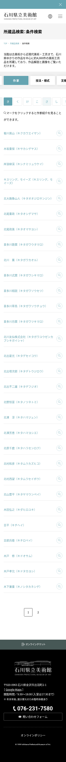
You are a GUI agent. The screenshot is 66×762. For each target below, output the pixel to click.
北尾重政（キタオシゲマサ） (21, 214)
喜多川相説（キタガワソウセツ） (24, 291)
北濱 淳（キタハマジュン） (21, 417)
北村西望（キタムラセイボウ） (23, 479)
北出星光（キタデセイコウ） (21, 356)
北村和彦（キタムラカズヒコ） (23, 463)
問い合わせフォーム (35, 717)
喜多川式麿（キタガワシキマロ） (24, 275)
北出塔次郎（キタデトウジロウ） (24, 371)
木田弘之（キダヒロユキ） (20, 509)
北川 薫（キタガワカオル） (21, 260)
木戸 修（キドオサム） (19, 556)
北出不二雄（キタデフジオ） (21, 386)
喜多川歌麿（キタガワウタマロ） (24, 244)
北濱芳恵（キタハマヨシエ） (21, 433)
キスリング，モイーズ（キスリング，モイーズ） (28, 181)
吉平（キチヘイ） (15, 525)
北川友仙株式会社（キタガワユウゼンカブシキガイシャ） (28, 338)
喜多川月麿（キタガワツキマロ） (24, 321)
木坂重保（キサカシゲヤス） (21, 149)
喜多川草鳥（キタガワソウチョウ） (26, 306)
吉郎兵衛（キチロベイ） (19, 540)
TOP (5, 43)
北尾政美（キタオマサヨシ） (21, 229)
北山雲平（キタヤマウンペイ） (23, 494)
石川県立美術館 (20, 16)
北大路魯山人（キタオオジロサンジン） (28, 198)
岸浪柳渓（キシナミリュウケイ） (24, 164)
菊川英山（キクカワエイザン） (23, 133)
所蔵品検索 (14, 43)
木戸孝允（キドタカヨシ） (20, 571)
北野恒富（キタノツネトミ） (21, 402)
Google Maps (14, 689)
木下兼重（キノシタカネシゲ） (23, 586)
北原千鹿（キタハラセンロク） (23, 448)
